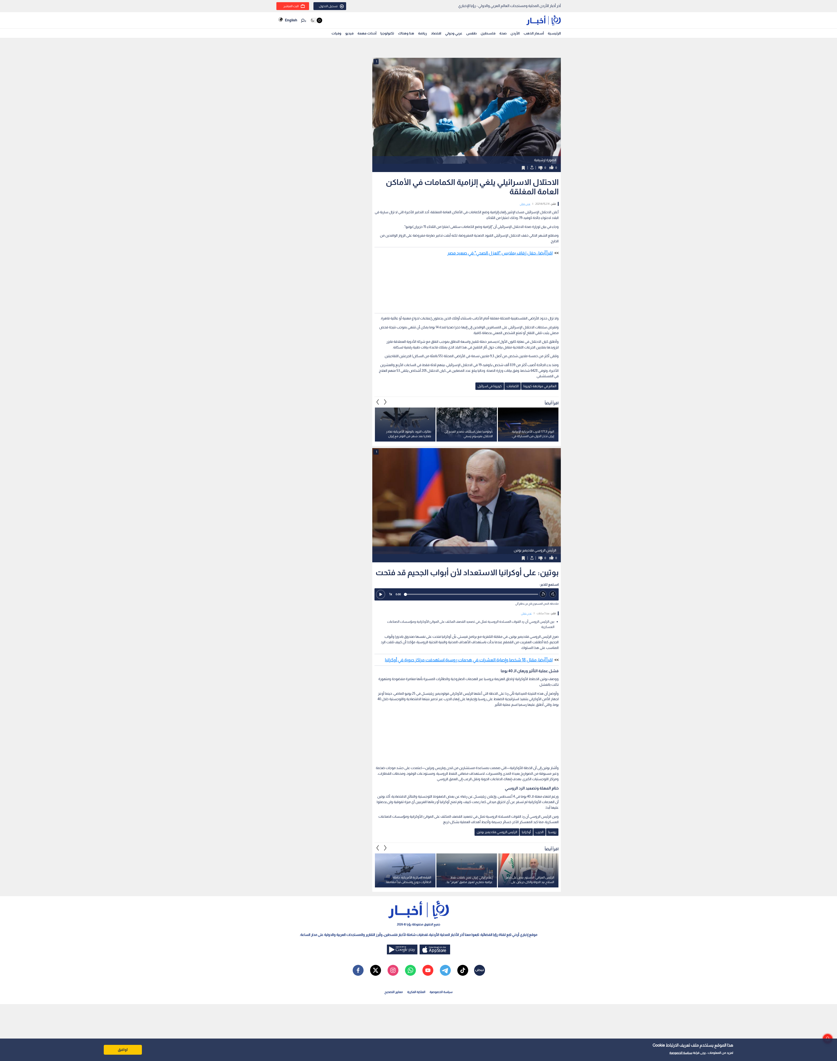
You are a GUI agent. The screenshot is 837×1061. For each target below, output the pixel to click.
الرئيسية (554, 33)
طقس (471, 33)
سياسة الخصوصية (680, 1052)
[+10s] (553, 594)
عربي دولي (525, 203)
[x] (375, 970)
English (291, 20)
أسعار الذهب (534, 33)
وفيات (336, 33)
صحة (503, 33)
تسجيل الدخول (328, 6)
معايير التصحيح (393, 992)
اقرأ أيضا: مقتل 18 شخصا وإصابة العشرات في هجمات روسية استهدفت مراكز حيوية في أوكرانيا (469, 659)
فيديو (349, 33)
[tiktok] (462, 970)
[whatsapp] (410, 970)
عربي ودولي (453, 33)
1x (390, 594)
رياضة (422, 33)
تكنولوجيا (387, 33)
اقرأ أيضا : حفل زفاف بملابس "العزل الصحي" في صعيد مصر (500, 253)
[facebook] (358, 970)
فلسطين (488, 33)
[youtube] (427, 970)
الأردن (515, 33)
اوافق (123, 1049)
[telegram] (445, 970)
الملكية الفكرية (416, 992)
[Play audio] (380, 594)
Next (377, 402)
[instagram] (393, 970)
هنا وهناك (406, 33)
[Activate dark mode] (316, 20)
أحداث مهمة (366, 33)
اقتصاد (436, 33)
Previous (385, 402)
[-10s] (543, 594)
